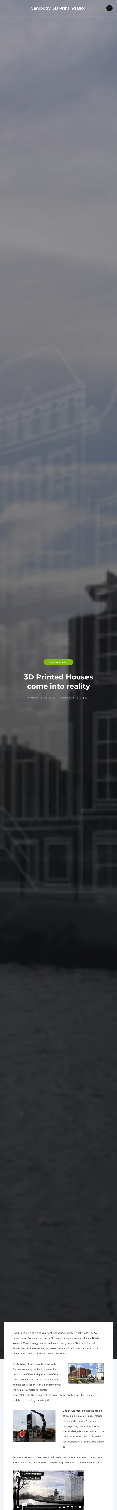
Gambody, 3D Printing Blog (58, 8)
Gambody (33, 698)
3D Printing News (58, 662)
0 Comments (67, 698)
